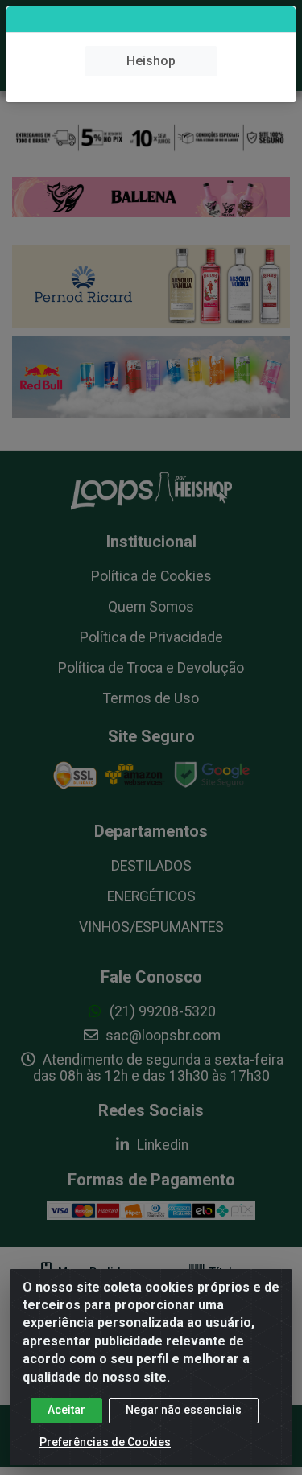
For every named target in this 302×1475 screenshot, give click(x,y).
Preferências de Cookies (105, 1442)
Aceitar (66, 1409)
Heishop (151, 60)
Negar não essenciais (184, 1409)
